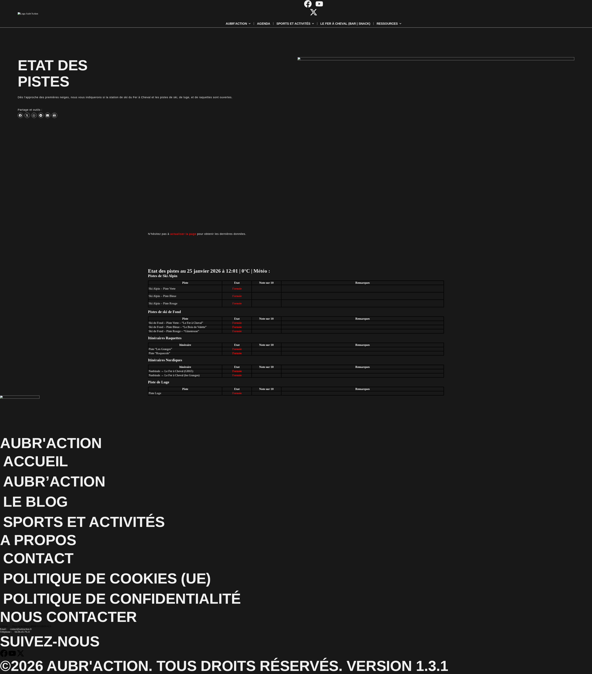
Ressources (387, 23)
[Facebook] (308, 4)
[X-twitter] (313, 12)
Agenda (263, 23)
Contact (38, 558)
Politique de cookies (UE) (107, 578)
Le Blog (35, 501)
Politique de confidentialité (122, 598)
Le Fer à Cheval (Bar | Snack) (345, 23)
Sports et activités (293, 23)
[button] (20, 115)
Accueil (35, 461)
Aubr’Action (236, 23)
